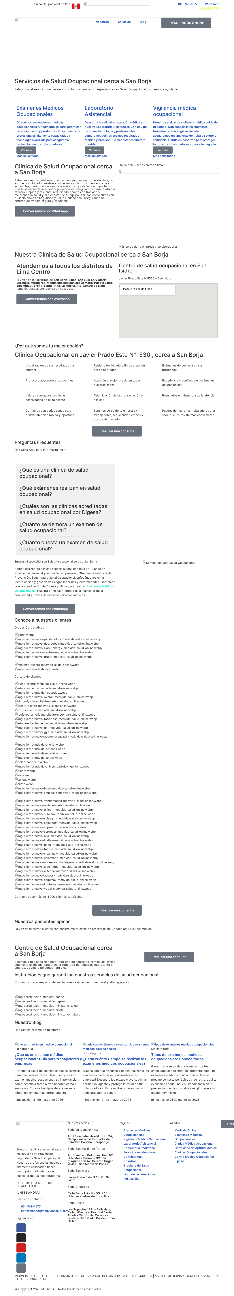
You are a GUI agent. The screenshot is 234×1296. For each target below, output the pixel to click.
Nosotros (102, 22)
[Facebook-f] (21, 1227)
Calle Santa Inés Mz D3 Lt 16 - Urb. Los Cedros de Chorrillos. (89, 1194)
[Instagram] (21, 1237)
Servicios (124, 22)
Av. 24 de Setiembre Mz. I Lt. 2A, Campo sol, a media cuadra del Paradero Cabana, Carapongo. (90, 1139)
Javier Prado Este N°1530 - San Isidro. (89, 1178)
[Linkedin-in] (21, 1258)
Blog (143, 22)
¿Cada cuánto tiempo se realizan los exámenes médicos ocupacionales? (114, 1061)
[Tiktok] (21, 1268)
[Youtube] (21, 1247)
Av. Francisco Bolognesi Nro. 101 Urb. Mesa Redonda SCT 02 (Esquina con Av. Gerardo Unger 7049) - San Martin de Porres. (91, 1159)
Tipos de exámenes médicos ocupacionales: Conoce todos (177, 1056)
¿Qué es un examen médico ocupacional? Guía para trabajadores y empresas (48, 1059)
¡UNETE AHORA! (28, 1192)
